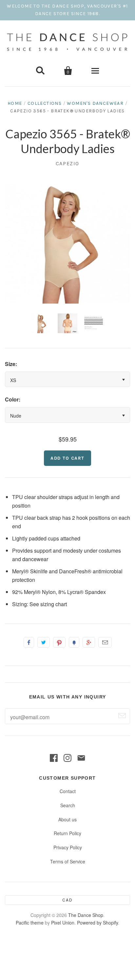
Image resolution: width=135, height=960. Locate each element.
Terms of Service (67, 861)
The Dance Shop (85, 915)
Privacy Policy (67, 847)
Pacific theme (30, 922)
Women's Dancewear (95, 103)
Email (105, 642)
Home (15, 103)
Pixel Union (62, 922)
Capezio (67, 163)
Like (29, 642)
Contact (68, 791)
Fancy (74, 642)
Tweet (43, 642)
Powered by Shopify (97, 922)
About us (67, 819)
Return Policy (67, 833)
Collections (45, 103)
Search (67, 805)
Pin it (59, 642)
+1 (89, 642)
